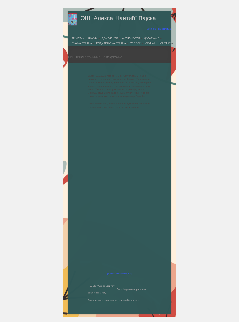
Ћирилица (164, 28)
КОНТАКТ (165, 43)
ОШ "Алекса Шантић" (104, 285)
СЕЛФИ (150, 43)
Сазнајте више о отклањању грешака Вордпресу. (113, 300)
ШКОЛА (93, 38)
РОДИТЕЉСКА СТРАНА (111, 43)
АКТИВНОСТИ (131, 38)
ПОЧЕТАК (78, 38)
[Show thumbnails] (119, 273)
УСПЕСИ (135, 43)
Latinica (151, 28)
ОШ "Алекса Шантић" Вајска (118, 17)
